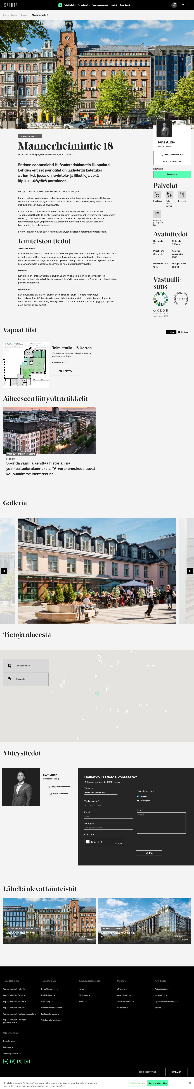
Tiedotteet (121, 1008)
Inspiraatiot (160, 995)
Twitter (19, 1061)
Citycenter (83, 995)
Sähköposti (145, 800)
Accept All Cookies (158, 1083)
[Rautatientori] (111, 667)
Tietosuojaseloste (10, 1053)
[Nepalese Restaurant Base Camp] (107, 689)
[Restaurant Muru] (78, 738)
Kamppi (25, 15)
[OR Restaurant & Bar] (95, 707)
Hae (5, 15)
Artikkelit (11, 454)
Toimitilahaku (69, 5)
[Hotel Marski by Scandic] (111, 709)
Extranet (176, 1072)
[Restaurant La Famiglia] (122, 699)
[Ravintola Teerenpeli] (63, 677)
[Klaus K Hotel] (117, 728)
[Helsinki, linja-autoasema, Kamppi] (62, 683)
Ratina (81, 1001)
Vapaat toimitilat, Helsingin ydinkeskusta (14, 1021)
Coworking (45, 1001)
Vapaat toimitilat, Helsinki (14, 989)
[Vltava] (100, 661)
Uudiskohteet (47, 995)
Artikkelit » (161, 980)
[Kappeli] (166, 711)
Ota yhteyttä (124, 5)
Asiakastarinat (161, 989)
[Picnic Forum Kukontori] (89, 689)
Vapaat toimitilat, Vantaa (13, 1001)
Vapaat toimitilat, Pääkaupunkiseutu (18, 1014)
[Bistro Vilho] (136, 652)
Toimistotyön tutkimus (50, 1020)
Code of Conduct (124, 1001)
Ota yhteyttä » (11, 1032)
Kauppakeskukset (100, 5)
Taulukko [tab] (184, 332)
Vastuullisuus (122, 995)
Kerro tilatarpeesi (48, 989)
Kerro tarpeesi (9, 1041)
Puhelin (144, 796)
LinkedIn (5, 1061)
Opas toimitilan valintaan (51, 1008)
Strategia (121, 989)
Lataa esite (172, 174)
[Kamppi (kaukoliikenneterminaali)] (61, 685)
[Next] (190, 571)
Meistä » (121, 980)
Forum (81, 989)
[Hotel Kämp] (146, 705)
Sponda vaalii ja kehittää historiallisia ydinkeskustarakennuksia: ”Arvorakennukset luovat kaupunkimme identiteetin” (50, 468)
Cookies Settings (147, 1072)
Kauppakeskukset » (90, 980)
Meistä (114, 5)
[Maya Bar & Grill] (131, 652)
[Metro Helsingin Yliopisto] (147, 666)
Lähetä (149, 853)
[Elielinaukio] (99, 657)
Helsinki (14, 15)
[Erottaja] (118, 711)
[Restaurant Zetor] (107, 687)
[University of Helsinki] (153, 665)
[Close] (190, 1083)
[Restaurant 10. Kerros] (96, 676)
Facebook (12, 1061)
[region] (97, 1083)
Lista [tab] (172, 332)
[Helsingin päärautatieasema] (111, 656)
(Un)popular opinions (50, 1014)
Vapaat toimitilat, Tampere (14, 1008)
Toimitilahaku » (11, 980)
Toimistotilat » (48, 980)
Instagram (27, 1061)
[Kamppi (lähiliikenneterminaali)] (51, 691)
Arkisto (158, 1008)
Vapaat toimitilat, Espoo (13, 995)
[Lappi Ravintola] (83, 720)
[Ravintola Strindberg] (140, 705)
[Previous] (4, 571)
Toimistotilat (83, 5)
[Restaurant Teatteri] (127, 711)
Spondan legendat (26, 454)
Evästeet (7, 1047)
